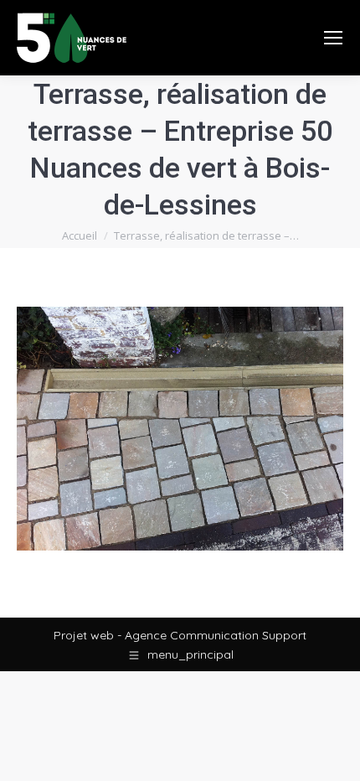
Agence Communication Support (215, 635)
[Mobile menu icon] (333, 38)
